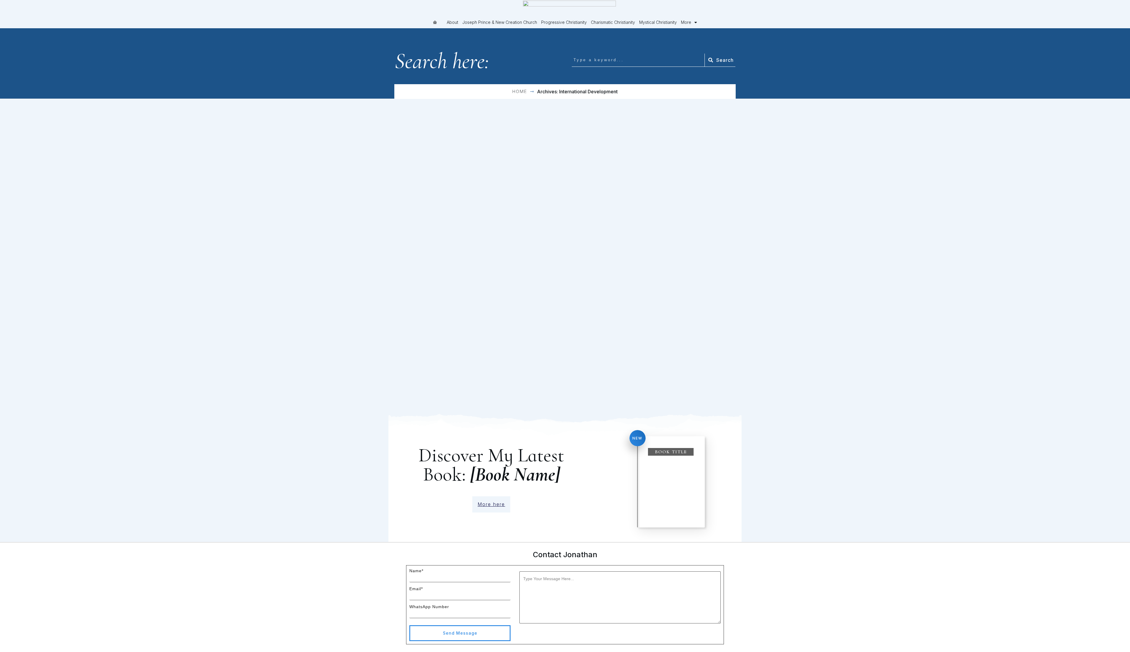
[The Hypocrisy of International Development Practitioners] (565, 138)
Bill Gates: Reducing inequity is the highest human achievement (680, 337)
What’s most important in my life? (682, 193)
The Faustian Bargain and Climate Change (446, 323)
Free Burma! (424, 188)
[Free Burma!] (447, 138)
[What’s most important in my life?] (683, 138)
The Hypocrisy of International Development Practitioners (555, 202)
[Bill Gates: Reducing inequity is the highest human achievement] (683, 272)
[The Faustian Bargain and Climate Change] (447, 263)
